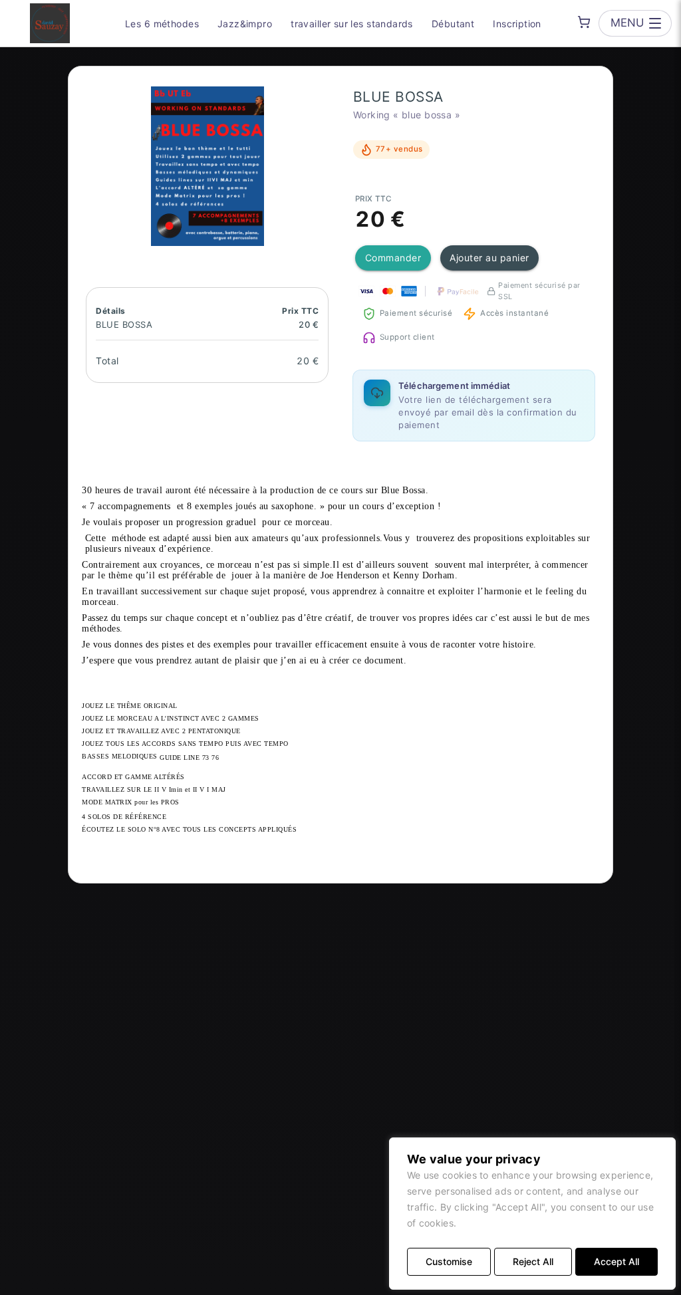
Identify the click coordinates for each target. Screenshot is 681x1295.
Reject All (533, 1261)
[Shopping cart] (584, 22)
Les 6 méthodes (162, 23)
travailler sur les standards (352, 23)
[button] (207, 166)
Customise (449, 1261)
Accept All (616, 1261)
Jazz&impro (244, 23)
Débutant (453, 23)
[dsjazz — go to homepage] (50, 23)
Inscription (517, 23)
